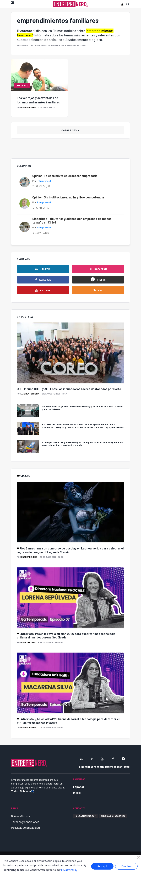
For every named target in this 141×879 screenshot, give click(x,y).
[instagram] (92, 759)
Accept (102, 866)
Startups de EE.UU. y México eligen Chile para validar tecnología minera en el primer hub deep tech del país (82, 444)
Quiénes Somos (20, 816)
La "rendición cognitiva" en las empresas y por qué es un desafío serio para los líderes (82, 408)
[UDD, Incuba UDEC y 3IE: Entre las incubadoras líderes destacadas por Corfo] (70, 353)
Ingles (77, 792)
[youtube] (102, 759)
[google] (123, 759)
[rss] (126, 767)
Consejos (22, 85)
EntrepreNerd (29, 107)
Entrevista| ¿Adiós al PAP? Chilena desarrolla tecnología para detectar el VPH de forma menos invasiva (68, 721)
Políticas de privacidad (25, 827)
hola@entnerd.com (85, 816)
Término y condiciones (25, 822)
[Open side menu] (12, 2)
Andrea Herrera (30, 393)
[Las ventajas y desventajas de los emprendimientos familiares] (39, 75)
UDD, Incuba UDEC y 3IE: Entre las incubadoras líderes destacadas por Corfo (69, 389)
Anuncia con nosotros (113, 816)
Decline (126, 866)
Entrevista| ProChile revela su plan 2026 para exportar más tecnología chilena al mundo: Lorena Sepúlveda (66, 635)
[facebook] (113, 759)
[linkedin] (81, 759)
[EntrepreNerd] (70, 4)
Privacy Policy (69, 870)
